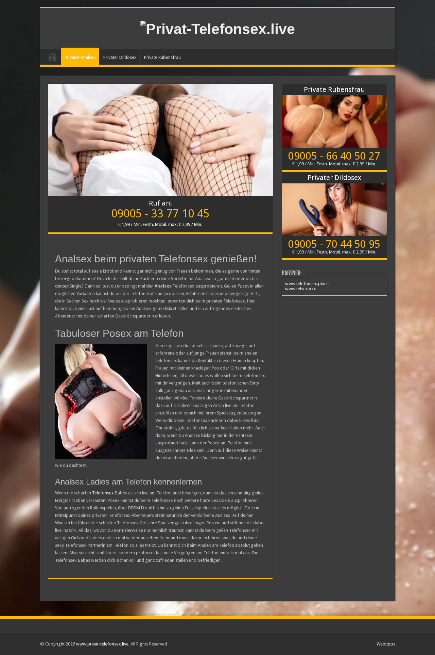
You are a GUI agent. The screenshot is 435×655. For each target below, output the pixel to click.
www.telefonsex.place (307, 283)
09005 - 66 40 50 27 (334, 156)
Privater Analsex (80, 57)
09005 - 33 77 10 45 (160, 213)
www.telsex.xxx (300, 288)
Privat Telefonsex (52, 56)
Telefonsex (103, 492)
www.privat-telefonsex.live (102, 643)
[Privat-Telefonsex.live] (217, 28)
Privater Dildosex (120, 57)
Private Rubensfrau (162, 57)
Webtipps (386, 643)
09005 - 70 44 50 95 (334, 244)
